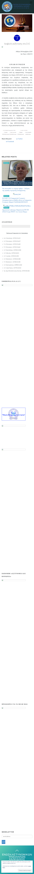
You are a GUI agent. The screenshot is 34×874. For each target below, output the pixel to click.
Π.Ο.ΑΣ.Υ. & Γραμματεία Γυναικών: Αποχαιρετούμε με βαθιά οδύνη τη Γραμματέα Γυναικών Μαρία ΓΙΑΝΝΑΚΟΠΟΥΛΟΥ (16, 200)
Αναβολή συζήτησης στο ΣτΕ (17, 44)
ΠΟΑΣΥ (6, 163)
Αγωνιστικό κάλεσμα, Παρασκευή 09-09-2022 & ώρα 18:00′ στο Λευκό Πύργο (15, 211)
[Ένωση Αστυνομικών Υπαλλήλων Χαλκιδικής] (17, 11)
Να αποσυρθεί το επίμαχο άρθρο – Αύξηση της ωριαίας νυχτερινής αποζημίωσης (15, 189)
